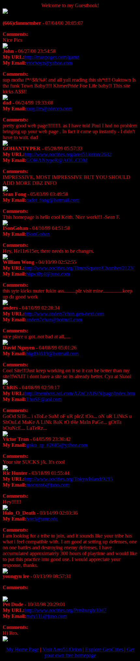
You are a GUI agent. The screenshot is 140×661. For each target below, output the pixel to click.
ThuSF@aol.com (44, 399)
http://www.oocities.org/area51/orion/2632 (67, 154)
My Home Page (22, 649)
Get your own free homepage (89, 652)
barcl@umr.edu (42, 519)
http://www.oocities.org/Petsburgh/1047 (65, 610)
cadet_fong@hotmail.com (52, 200)
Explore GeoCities (104, 649)
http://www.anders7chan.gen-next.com (64, 313)
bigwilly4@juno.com (48, 274)
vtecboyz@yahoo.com (49, 63)
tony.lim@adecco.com (49, 108)
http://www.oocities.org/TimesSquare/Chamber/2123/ (79, 268)
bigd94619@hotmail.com (52, 353)
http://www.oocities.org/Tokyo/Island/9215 (68, 479)
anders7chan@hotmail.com (54, 319)
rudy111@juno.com (46, 616)
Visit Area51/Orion (61, 649)
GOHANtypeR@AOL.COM (56, 160)
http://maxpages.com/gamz (51, 57)
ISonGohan (38, 234)
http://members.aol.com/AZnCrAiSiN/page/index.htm (79, 393)
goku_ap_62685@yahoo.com (56, 445)
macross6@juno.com (47, 485)
